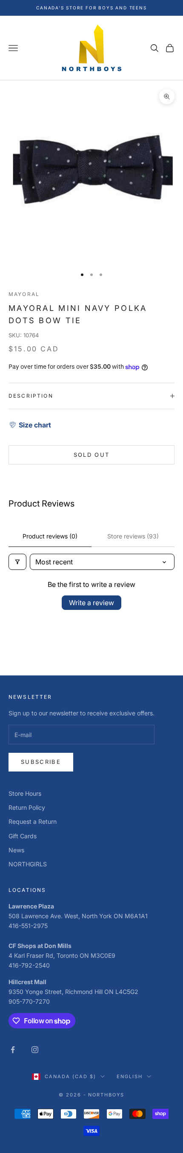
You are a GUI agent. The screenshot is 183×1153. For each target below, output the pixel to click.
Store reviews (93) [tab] (133, 536)
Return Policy (27, 807)
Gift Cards (23, 836)
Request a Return (33, 821)
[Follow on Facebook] (13, 1049)
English (130, 1076)
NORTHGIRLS (28, 864)
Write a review (91, 602)
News (16, 850)
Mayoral (24, 294)
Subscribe (41, 761)
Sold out (92, 454)
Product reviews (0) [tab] (50, 536)
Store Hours (25, 793)
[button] (30, 424)
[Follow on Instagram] (35, 1049)
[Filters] (17, 562)
